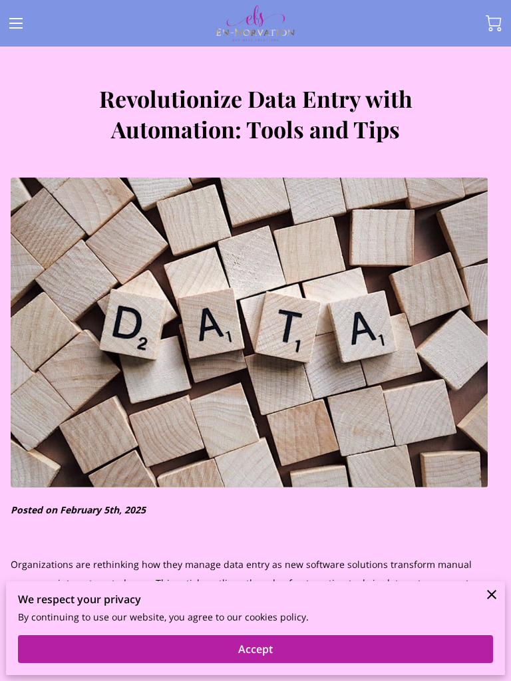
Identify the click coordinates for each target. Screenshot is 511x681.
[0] (494, 23)
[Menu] (16, 23)
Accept (255, 649)
